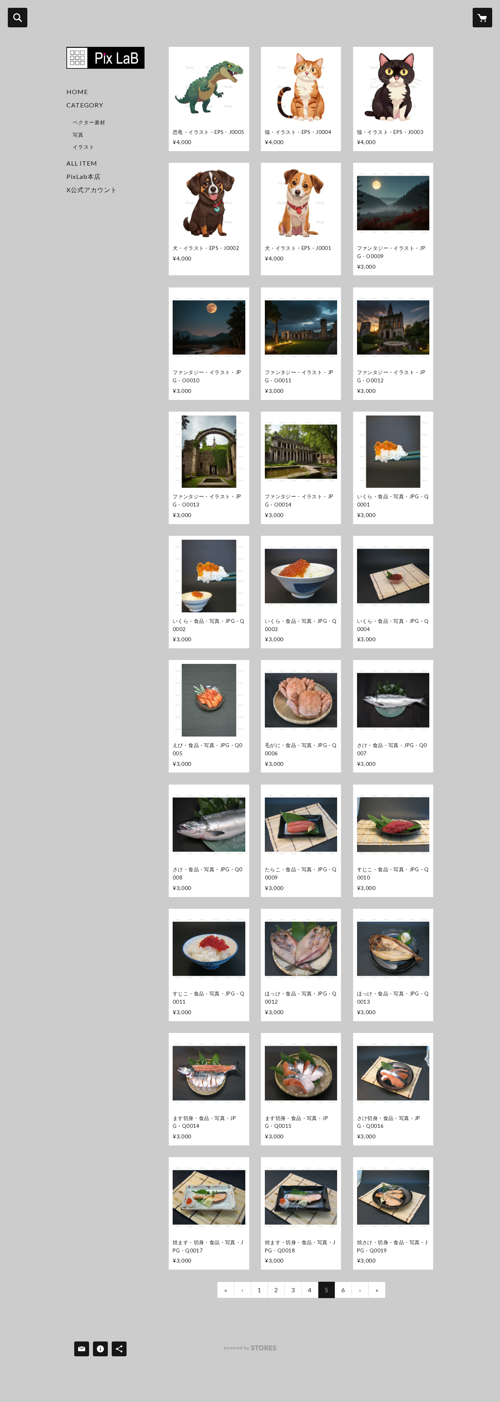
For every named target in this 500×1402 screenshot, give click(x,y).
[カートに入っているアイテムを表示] (482, 17)
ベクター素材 (89, 122)
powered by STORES (250, 1350)
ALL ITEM (81, 163)
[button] (105, 127)
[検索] (17, 17)
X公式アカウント (91, 189)
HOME (77, 91)
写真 (78, 135)
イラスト (84, 147)
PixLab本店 (83, 176)
